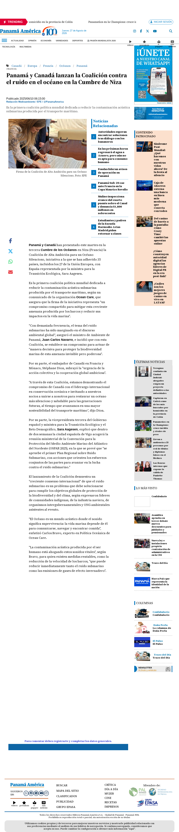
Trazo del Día (160, 563)
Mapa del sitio (67, 791)
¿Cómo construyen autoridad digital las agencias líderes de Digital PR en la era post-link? (161, 263)
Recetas (111, 802)
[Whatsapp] (26, 793)
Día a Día (111, 789)
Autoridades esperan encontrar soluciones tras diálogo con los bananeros (112, 137)
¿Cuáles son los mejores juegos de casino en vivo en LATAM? (160, 293)
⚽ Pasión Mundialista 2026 (101, 41)
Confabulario (159, 496)
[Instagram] (134, 31)
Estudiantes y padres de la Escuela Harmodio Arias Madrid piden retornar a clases (112, 227)
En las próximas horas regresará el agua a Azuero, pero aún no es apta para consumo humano (113, 155)
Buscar (61, 785)
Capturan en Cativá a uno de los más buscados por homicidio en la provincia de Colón (160, 407)
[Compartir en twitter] (10, 251)
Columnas (144, 603)
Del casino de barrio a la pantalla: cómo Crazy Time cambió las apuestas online (161, 231)
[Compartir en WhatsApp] (10, 262)
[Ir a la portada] (20, 32)
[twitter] (147, 31)
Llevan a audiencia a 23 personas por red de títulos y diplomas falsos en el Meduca (161, 449)
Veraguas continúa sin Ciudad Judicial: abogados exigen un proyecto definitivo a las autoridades (161, 381)
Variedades (62, 41)
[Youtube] (155, 31)
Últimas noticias (150, 362)
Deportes (77, 41)
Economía (46, 41)
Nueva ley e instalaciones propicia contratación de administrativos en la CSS (161, 547)
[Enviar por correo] (10, 273)
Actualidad (17, 41)
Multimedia (25, 47)
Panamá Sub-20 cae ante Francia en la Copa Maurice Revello (113, 186)
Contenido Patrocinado (146, 134)
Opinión (32, 41)
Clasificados (66, 796)
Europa (33, 66)
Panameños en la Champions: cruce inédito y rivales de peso (161, 428)
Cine (108, 798)
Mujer (109, 793)
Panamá (82, 66)
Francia (48, 66)
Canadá (17, 66)
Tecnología (8, 47)
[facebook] (141, 31)
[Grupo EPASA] (147, 805)
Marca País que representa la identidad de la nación (161, 583)
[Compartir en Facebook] (10, 240)
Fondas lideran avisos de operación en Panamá (112, 172)
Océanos (65, 66)
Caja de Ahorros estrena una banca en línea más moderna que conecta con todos (161, 197)
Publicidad (65, 801)
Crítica (110, 785)
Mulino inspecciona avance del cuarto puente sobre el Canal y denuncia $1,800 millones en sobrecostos (112, 204)
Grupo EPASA (65, 807)
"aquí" (131, 828)
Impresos (112, 806)
